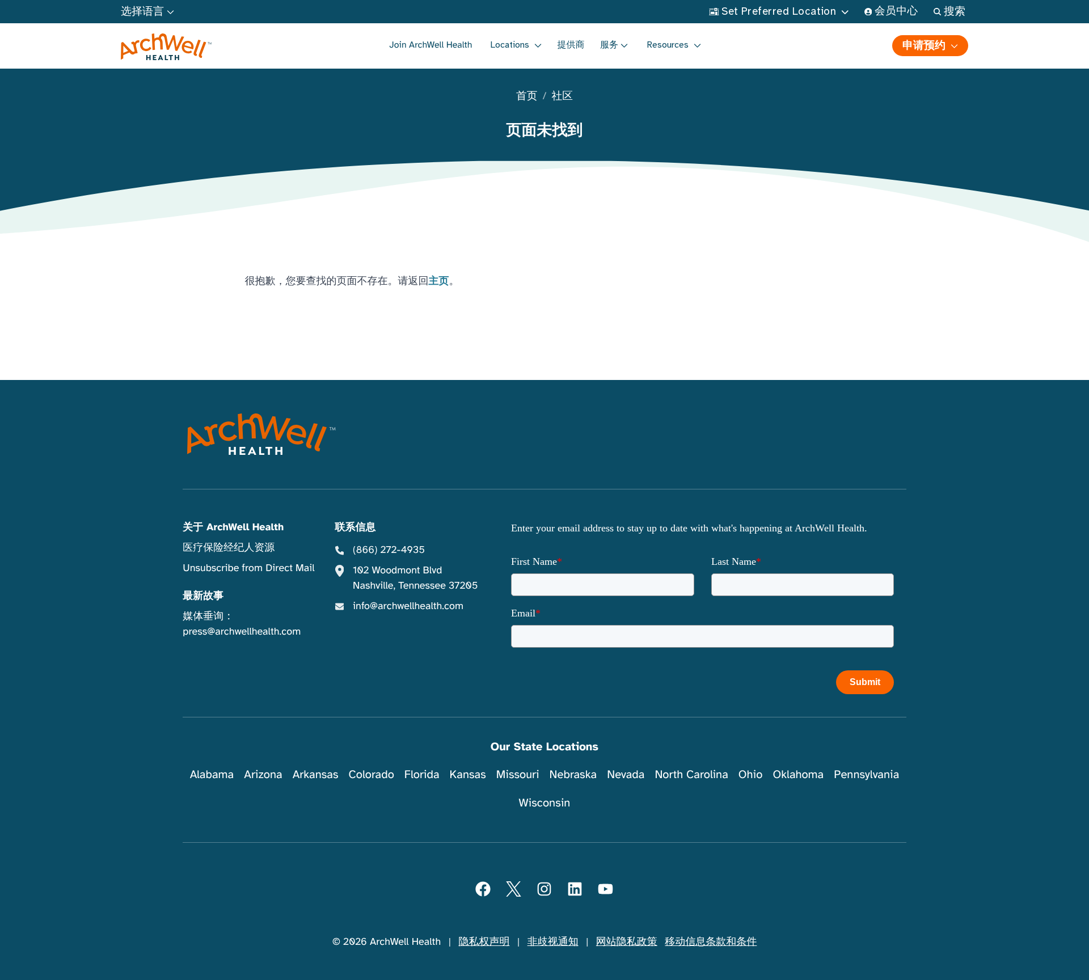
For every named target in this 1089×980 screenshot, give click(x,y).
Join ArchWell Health (430, 44)
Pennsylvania (866, 774)
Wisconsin (545, 803)
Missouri (517, 774)
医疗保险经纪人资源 (229, 548)
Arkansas (316, 774)
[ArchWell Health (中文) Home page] (261, 434)
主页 (439, 281)
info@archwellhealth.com (408, 606)
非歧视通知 (553, 942)
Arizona (263, 774)
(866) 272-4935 (389, 550)
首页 (526, 96)
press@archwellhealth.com (242, 632)
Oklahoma (798, 774)
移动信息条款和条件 (711, 942)
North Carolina (691, 774)
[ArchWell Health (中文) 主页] (166, 47)
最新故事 (203, 596)
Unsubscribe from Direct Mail (248, 568)
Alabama (212, 774)
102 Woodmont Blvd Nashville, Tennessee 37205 (415, 578)
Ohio (750, 774)
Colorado (371, 774)
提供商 (571, 44)
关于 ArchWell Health (233, 527)
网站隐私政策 (626, 942)
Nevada (625, 774)
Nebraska (573, 774)
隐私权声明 (483, 942)
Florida (422, 774)
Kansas (468, 774)
